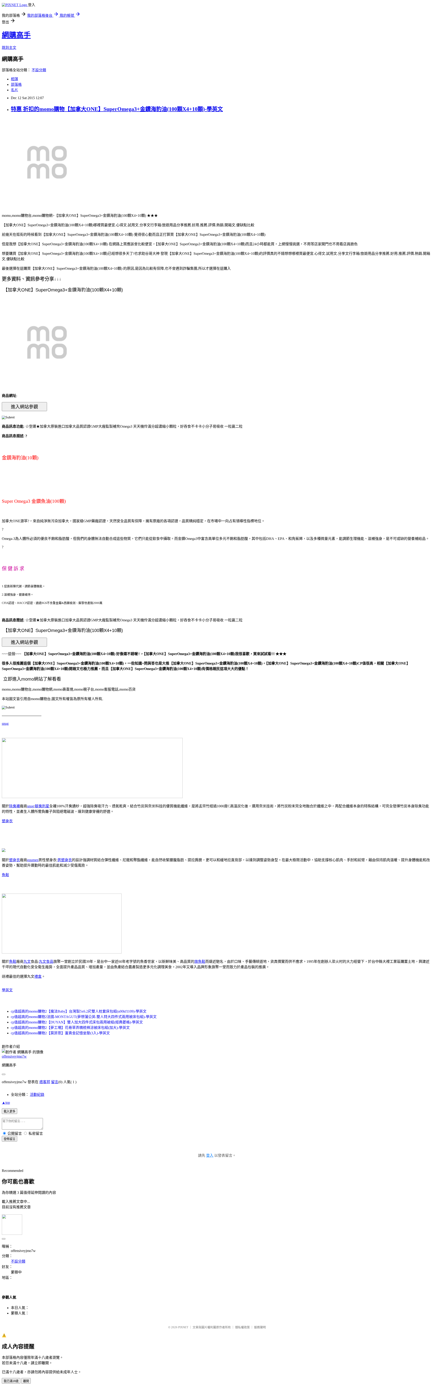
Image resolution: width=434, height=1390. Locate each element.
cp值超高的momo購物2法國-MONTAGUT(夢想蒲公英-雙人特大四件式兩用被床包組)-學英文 (84, 1017)
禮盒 (38, 976)
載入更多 (9, 1111)
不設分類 (39, 70)
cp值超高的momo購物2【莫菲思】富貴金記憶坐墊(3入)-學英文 (60, 1033)
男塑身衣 (64, 860)
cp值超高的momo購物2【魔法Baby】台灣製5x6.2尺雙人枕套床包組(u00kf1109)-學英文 (78, 1011)
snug (5, 723)
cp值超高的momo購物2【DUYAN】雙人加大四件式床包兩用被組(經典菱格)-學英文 (77, 1022)
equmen (32, 860)
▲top (6, 1102)
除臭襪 (14, 806)
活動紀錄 (37, 1095)
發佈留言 (9, 1139)
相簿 (14, 79)
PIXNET (183, 1327)
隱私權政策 (242, 1327)
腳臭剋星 (42, 806)
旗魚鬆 (199, 961)
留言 (54, 1082)
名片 (14, 90)
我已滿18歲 (11, 1381)
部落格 (16, 84)
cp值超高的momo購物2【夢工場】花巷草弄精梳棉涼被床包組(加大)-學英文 (70, 1028)
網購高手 (16, 35)
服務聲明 (260, 1327)
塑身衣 (7, 821)
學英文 (7, 990)
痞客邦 (44, 1082)
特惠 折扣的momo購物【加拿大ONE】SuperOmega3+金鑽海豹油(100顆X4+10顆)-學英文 (117, 109)
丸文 (27, 961)
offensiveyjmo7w (14, 1056)
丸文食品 (46, 961)
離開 (26, 1381)
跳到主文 (9, 48)
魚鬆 (5, 875)
